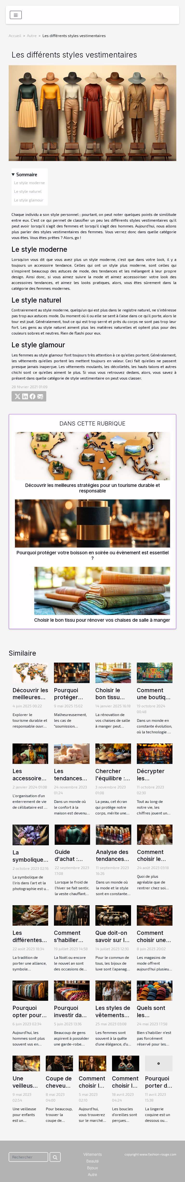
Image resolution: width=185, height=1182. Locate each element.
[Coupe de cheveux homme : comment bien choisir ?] (59, 1062)
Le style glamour (28, 200)
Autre (32, 35)
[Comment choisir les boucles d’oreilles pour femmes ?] (125, 1062)
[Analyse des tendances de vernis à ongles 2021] (113, 834)
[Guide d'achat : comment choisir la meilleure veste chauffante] (72, 834)
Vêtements (92, 1154)
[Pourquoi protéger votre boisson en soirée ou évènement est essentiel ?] (92, 523)
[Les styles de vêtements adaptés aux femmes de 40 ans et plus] (113, 990)
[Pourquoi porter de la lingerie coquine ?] (158, 1062)
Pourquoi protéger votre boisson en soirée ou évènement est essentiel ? (92, 555)
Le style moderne (29, 182)
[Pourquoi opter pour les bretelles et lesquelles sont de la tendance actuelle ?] (30, 990)
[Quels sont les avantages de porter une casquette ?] (154, 990)
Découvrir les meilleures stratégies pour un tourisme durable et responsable (92, 488)
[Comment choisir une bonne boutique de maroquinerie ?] (154, 915)
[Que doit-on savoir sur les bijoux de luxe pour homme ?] (113, 915)
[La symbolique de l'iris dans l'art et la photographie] (31, 834)
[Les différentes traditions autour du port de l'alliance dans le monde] (30, 915)
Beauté (92, 1161)
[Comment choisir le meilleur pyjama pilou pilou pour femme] (154, 834)
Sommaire (26, 174)
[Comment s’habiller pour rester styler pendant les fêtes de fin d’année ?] (72, 915)
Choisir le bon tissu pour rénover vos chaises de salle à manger (102, 620)
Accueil (15, 35)
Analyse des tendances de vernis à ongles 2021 (112, 863)
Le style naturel (27, 191)
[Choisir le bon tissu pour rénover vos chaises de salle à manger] (102, 591)
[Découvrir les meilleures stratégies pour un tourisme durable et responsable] (92, 456)
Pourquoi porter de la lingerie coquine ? (158, 1089)
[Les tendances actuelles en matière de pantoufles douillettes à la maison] (72, 753)
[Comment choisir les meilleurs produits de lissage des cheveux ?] (92, 1062)
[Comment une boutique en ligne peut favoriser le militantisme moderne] (154, 672)
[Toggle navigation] (16, 15)
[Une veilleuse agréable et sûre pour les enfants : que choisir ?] (26, 1062)
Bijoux (92, 1167)
